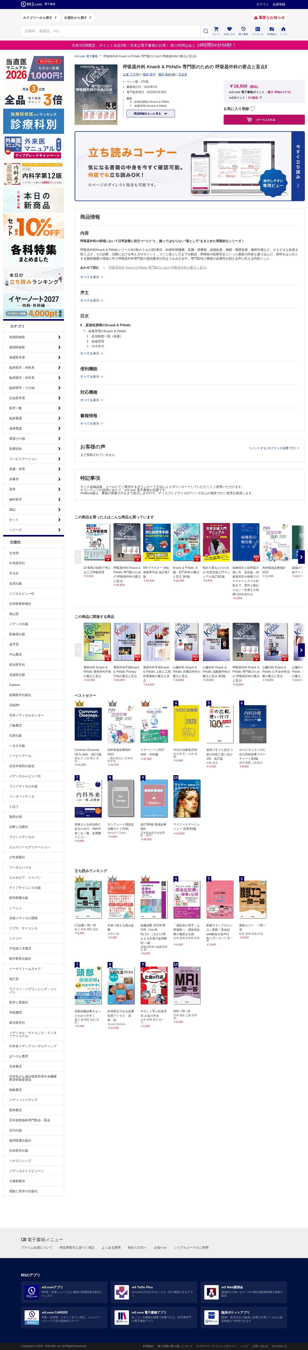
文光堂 (14, 553)
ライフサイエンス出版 (25, 887)
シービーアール (20, 756)
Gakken (14, 685)
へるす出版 (17, 745)
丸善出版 (15, 735)
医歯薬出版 (17, 634)
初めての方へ (137, 1247)
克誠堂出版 (17, 674)
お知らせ (160, 1247)
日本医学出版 (18, 1150)
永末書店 (15, 1066)
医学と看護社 (18, 1002)
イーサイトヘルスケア (25, 969)
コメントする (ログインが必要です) (272, 448)
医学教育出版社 (20, 958)
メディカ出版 (18, 624)
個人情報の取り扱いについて (175, 1346)
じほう (14, 806)
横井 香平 (149, 74)
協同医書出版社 (20, 1140)
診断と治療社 (18, 827)
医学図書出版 (18, 898)
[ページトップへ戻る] (295, 1343)
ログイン (262, 4)
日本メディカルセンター (26, 715)
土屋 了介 (129, 74)
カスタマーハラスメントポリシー (216, 1346)
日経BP (14, 705)
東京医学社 (17, 1022)
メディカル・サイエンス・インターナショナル (33, 1034)
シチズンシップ (20, 1161)
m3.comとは (279, 1346)
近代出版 (15, 1130)
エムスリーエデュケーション (29, 847)
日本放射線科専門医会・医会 (29, 1120)
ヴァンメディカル (21, 837)
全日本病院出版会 (21, 766)
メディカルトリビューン (26, 1171)
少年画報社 (17, 857)
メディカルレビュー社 (25, 776)
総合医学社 (17, 664)
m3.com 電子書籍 (86, 56)
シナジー (15, 938)
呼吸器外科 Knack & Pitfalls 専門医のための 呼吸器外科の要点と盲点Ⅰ (158, 267)
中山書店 (15, 654)
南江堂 (14, 979)
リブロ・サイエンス (23, 928)
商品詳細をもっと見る (148, 113)
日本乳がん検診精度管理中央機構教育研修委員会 (33, 1078)
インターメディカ (21, 796)
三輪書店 (15, 725)
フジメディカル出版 (23, 786)
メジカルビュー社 (21, 593)
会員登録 (279, 4)
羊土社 (14, 573)
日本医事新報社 (20, 603)
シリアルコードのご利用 (191, 1247)
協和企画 (15, 816)
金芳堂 (14, 644)
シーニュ (15, 908)
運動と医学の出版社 (23, 1191)
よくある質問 (111, 1247)
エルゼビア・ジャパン (25, 877)
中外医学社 (17, 563)
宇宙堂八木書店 (20, 948)
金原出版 (15, 583)
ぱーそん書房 (18, 1056)
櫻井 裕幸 (164, 74)
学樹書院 (15, 1012)
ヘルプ (244, 1346)
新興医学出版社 (20, 695)
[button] (301, 557)
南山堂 (14, 614)
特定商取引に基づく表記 (77, 1247)
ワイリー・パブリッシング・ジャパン (33, 990)
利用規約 (148, 1346)
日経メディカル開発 (23, 918)
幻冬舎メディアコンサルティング (33, 1046)
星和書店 (15, 1110)
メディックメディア (23, 1100)
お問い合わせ (260, 1346)
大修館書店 (17, 1181)
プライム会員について (37, 1247)
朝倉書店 (15, 1090)
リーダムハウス (20, 867)
